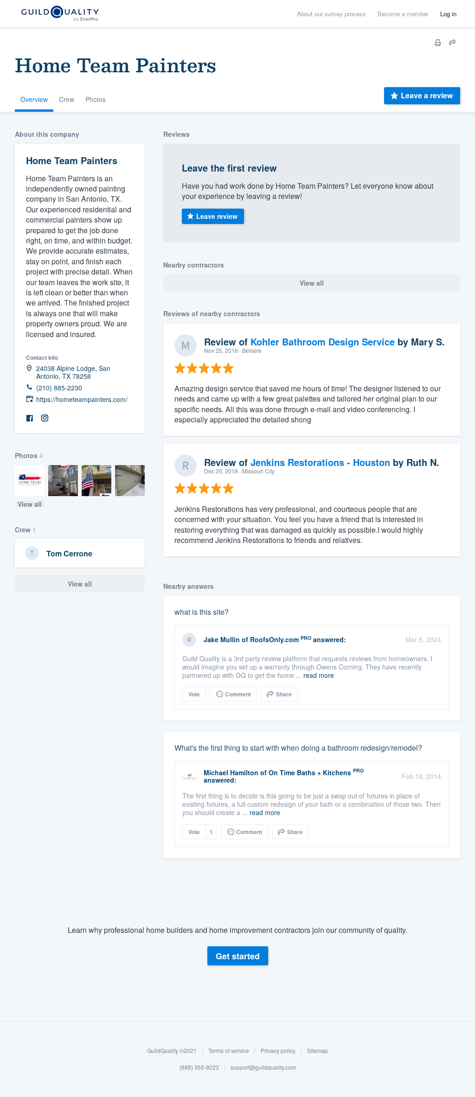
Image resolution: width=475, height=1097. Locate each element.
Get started (238, 956)
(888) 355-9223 (199, 1067)
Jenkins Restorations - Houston (320, 462)
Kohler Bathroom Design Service (322, 341)
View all (30, 504)
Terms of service (228, 1050)
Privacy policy (278, 1050)
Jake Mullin (222, 639)
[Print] (437, 42)
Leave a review (427, 95)
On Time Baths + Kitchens (310, 772)
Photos (95, 99)
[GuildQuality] (60, 14)
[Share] (452, 42)
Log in (448, 13)
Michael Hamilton (231, 772)
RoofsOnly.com (274, 639)
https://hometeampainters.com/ (82, 399)
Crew (66, 99)
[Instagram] (44, 418)
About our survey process (331, 13)
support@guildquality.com (263, 1067)
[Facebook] (29, 418)
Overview (34, 99)
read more (318, 675)
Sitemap (317, 1050)
